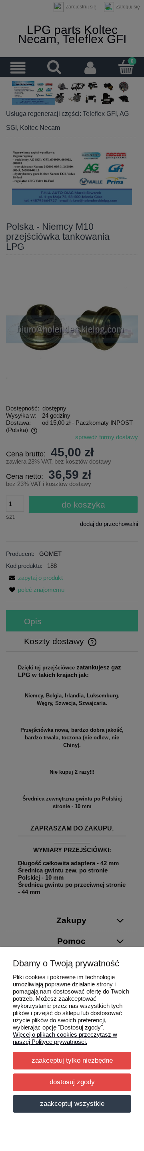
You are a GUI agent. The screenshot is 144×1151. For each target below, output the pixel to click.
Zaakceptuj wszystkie (72, 1103)
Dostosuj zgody (72, 1082)
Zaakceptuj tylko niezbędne (72, 1060)
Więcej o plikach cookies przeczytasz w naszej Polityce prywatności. (65, 1038)
